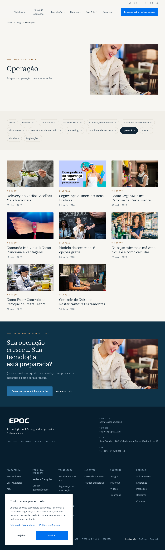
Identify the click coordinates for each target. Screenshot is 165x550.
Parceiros (141, 488)
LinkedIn (12, 441)
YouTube (37, 441)
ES (156, 3)
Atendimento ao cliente (137, 122)
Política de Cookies (49, 525)
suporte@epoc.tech (110, 431)
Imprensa (115, 494)
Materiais (115, 482)
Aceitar (52, 535)
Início (9, 22)
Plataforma (19, 12)
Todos (12, 122)
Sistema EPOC (72, 122)
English (143, 539)
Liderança (141, 482)
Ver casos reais (64, 391)
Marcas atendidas (94, 482)
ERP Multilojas (14, 482)
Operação (129, 130)
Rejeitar (21, 535)
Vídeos (114, 488)
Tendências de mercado (46, 130)
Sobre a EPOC (143, 476)
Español (154, 539)
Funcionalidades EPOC (102, 130)
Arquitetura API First (67, 478)
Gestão (28, 122)
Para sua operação (38, 11)
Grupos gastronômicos (41, 487)
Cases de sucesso (93, 476)
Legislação (33, 138)
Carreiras (141, 494)
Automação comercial (102, 122)
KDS (9, 488)
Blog (18, 22)
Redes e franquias (42, 479)
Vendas (14, 138)
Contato (140, 501)
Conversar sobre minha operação (139, 12)
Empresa (107, 12)
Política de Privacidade (22, 525)
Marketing (75, 130)
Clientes (74, 12)
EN (151, 3)
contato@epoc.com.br (111, 421)
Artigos (114, 476)
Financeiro (16, 130)
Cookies (107, 539)
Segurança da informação (66, 488)
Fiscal (146, 130)
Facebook (50, 441)
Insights (90, 12)
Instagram (25, 441)
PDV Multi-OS (14, 476)
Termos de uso (90, 539)
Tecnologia (57, 12)
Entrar (133, 3)
